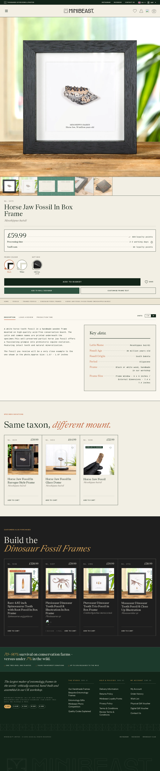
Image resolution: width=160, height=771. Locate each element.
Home (6, 301)
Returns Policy (106, 694)
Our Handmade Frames (79, 689)
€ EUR (33, 706)
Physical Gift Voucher (140, 703)
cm (148, 316)
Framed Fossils (29, 301)
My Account (136, 689)
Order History (137, 694)
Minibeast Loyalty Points (111, 698)
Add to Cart (13, 500)
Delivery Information (109, 689)
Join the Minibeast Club (17, 2)
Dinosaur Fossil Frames (51, 301)
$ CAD (24, 706)
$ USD (41, 706)
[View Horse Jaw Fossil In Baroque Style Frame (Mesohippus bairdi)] (23, 470)
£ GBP (7, 706)
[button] (147, 11)
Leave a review (26, 317)
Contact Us (130, 2)
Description (9, 317)
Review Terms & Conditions (107, 713)
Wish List (135, 698)
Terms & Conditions (109, 708)
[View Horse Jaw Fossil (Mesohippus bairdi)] (99, 470)
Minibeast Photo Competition (76, 705)
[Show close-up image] (84, 186)
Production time (45, 317)
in (153, 316)
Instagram (106, 2)
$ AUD (16, 706)
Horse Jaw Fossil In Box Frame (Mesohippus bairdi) (88, 301)
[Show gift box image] (103, 186)
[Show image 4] (65, 186)
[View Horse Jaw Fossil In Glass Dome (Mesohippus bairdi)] (61, 470)
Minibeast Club (149, 737)
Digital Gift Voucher (139, 708)
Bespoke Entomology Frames (78, 694)
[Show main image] (9, 186)
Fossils (16, 301)
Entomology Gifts (76, 700)
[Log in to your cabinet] (141, 11)
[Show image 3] (47, 186)
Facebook (118, 2)
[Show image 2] (28, 186)
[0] (135, 11)
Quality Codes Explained (79, 711)
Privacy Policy (106, 703)
